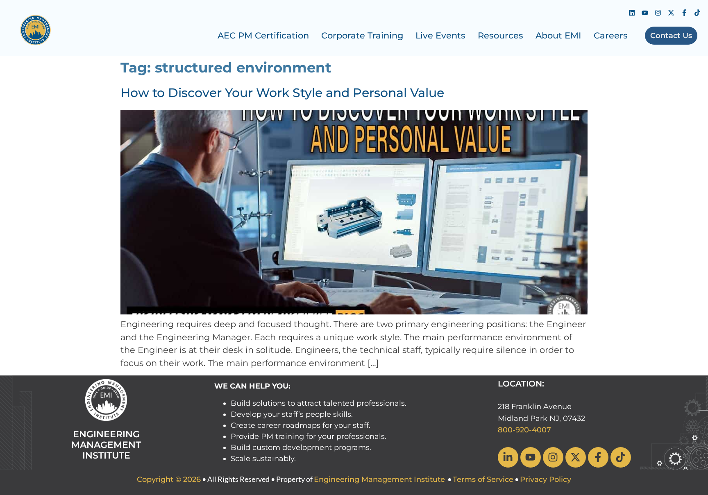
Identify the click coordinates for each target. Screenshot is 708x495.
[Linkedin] (631, 12)
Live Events (440, 35)
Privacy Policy (545, 479)
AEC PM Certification (263, 35)
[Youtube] (644, 12)
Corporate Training (362, 35)
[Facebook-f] (684, 12)
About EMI (558, 35)
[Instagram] (658, 12)
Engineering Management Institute (379, 479)
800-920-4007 (524, 429)
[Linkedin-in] (508, 457)
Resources (500, 35)
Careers (611, 35)
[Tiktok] (697, 12)
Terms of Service (483, 479)
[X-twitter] (671, 12)
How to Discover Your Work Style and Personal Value (282, 92)
